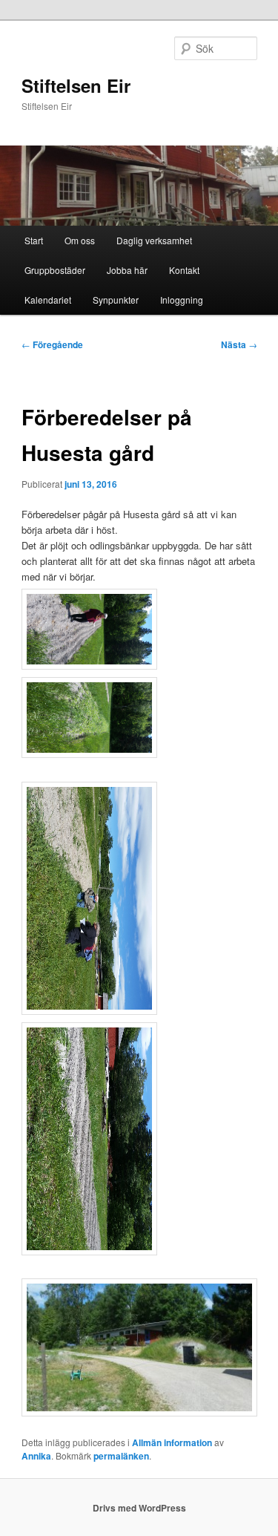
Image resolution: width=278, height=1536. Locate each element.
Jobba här (127, 270)
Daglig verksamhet (154, 240)
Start (33, 240)
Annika (36, 1456)
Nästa (239, 344)
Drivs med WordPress (139, 1507)
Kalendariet (47, 299)
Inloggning (181, 299)
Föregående (52, 344)
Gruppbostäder (54, 270)
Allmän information (172, 1442)
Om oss (79, 240)
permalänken (121, 1456)
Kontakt (184, 270)
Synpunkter (116, 299)
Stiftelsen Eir (75, 85)
